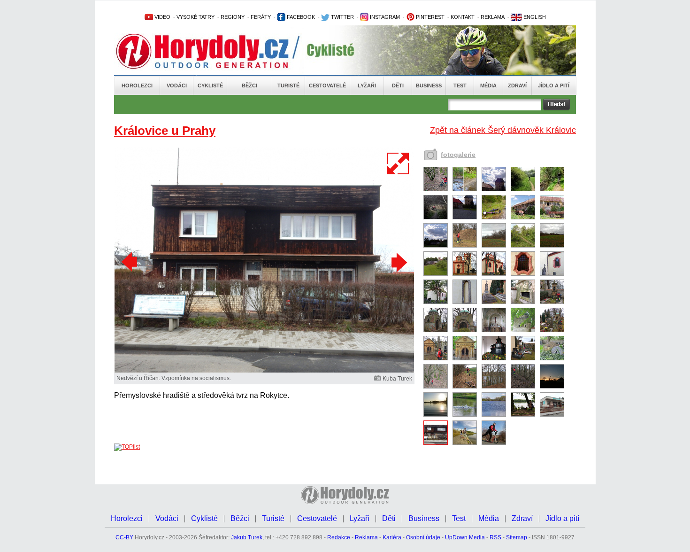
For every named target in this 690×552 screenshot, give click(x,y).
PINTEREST (429, 17)
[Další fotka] (398, 262)
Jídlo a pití (553, 85)
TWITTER (342, 17)
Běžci (249, 85)
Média (488, 85)
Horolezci (137, 85)
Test (460, 85)
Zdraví (517, 85)
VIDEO (161, 17)
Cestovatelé (327, 85)
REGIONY (233, 17)
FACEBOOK (300, 17)
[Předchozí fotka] (130, 262)
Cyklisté (210, 85)
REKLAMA (493, 17)
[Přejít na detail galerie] (264, 370)
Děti (398, 85)
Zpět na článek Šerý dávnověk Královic (503, 130)
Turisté (288, 85)
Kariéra (392, 537)
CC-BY (124, 537)
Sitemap (516, 537)
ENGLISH (534, 17)
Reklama (366, 537)
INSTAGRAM (384, 17)
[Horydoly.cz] (213, 51)
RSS (495, 537)
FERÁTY (261, 17)
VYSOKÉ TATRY (195, 17)
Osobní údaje (423, 537)
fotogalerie (458, 154)
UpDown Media (465, 537)
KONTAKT (463, 17)
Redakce (338, 537)
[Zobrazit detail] (435, 189)
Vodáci (177, 85)
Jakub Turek (246, 537)
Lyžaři (367, 85)
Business (429, 85)
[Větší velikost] (398, 163)
